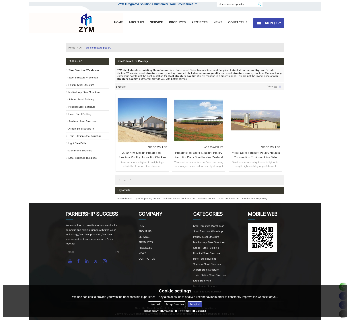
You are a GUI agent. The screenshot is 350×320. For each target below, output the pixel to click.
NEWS (217, 22)
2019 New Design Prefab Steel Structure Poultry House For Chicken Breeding (142, 155)
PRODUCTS (177, 22)
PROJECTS (200, 22)
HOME (118, 22)
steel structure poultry (254, 198)
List (275, 86)
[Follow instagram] (105, 261)
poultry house (124, 198)
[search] (259, 4)
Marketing (200, 310)
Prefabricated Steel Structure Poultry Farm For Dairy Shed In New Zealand (198, 155)
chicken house (206, 198)
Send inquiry (271, 23)
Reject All (155, 304)
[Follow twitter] (96, 261)
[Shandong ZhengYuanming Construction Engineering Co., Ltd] (86, 23)
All (80, 47)
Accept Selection (175, 304)
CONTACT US (238, 22)
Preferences (184, 310)
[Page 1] (119, 179)
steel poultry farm (229, 198)
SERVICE (156, 22)
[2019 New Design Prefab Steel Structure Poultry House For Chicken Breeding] (142, 120)
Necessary (153, 310)
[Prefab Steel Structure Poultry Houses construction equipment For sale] (255, 120)
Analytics (168, 310)
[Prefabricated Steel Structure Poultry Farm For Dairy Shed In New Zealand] (198, 120)
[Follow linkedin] (87, 261)
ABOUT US (136, 22)
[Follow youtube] (70, 261)
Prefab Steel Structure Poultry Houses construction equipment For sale (255, 155)
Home (71, 47)
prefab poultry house (148, 198)
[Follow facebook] (78, 261)
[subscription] (116, 252)
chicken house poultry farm (179, 198)
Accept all (195, 304)
